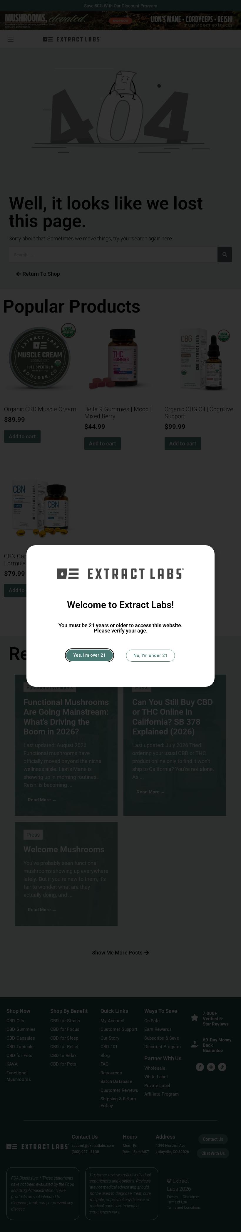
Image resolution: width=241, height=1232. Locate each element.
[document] (120, 616)
